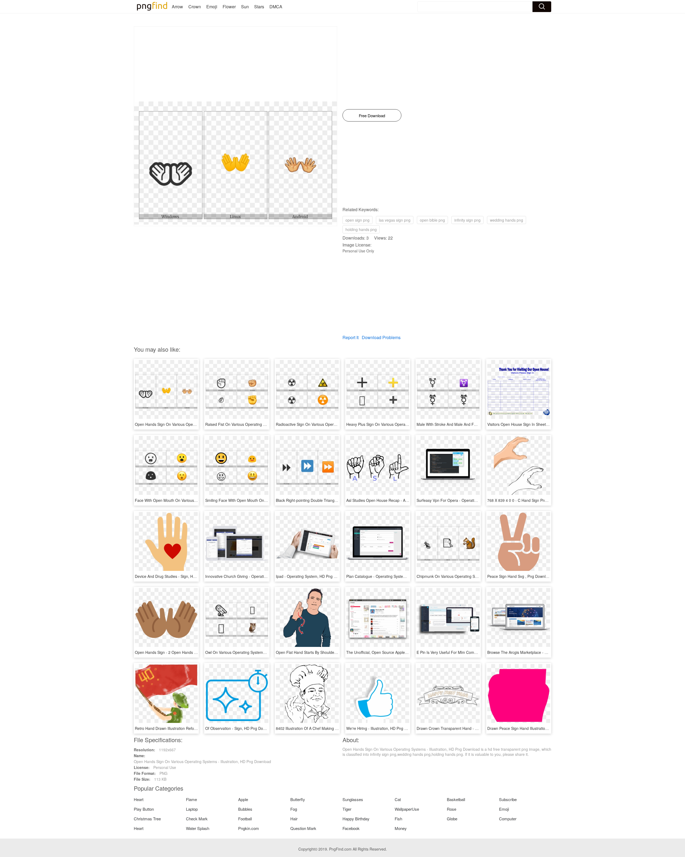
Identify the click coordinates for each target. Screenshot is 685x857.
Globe (452, 818)
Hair (294, 818)
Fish (398, 818)
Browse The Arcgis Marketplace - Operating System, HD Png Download (547, 652)
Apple (243, 799)
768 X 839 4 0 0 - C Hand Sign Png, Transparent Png (532, 500)
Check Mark (197, 818)
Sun (245, 6)
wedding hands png (506, 220)
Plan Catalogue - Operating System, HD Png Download (392, 576)
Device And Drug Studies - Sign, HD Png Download (178, 576)
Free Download (372, 115)
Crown (194, 6)
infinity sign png (467, 220)
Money (401, 828)
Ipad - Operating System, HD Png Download (313, 576)
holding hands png (361, 229)
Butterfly (297, 799)
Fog (293, 809)
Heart (138, 799)
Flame (191, 799)
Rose (451, 809)
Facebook (351, 828)
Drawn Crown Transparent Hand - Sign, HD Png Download (466, 728)
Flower (229, 6)
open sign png (357, 220)
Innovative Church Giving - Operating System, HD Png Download (260, 576)
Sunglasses (352, 799)
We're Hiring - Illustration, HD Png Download (383, 728)
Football (245, 818)
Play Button (144, 809)
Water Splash (197, 828)
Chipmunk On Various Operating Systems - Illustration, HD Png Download (479, 576)
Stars (259, 6)
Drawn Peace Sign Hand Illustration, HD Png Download (533, 728)
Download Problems (381, 337)
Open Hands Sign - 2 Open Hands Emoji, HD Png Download (186, 652)
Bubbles (245, 809)
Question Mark (303, 828)
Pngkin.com (248, 828)
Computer (507, 818)
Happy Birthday (356, 818)
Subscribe (508, 799)
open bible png (432, 220)
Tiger (346, 809)
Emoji (211, 6)
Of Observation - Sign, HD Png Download (240, 728)
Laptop (192, 809)
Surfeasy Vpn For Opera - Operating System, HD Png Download (471, 500)
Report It (350, 337)
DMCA (275, 6)
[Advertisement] (235, 63)
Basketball (456, 799)
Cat (398, 799)
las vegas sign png (394, 220)
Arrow (177, 6)
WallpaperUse (407, 809)
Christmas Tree (147, 818)
